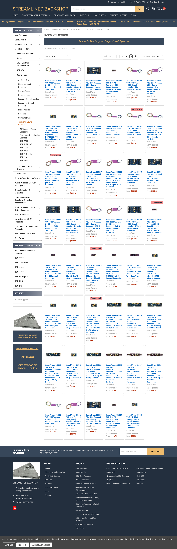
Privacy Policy (166, 539)
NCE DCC (20, 70)
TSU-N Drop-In (26, 154)
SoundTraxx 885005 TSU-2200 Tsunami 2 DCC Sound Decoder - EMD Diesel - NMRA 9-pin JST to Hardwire (53, 178)
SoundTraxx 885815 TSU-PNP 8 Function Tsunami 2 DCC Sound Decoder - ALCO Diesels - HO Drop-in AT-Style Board (154, 321)
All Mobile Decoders (25, 54)
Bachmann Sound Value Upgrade (30, 136)
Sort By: (48, 56)
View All (140, 484)
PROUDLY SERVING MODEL (27, 335)
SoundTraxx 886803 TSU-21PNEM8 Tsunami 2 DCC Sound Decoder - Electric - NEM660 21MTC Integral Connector (134, 421)
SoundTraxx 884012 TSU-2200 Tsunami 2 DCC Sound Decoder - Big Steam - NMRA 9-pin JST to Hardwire (154, 87)
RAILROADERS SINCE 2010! (27, 337)
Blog (133, 15)
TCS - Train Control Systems (25, 167)
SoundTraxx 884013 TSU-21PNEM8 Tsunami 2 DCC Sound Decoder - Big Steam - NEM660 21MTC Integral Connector (53, 132)
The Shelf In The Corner (25, 234)
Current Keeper (24, 91)
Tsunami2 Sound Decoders (25, 123)
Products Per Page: (148, 56)
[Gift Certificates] (154, 9)
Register (161, 2)
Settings (9, 544)
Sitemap (48, 495)
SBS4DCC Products (23, 44)
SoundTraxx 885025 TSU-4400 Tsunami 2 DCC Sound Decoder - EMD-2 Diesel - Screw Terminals (134, 225)
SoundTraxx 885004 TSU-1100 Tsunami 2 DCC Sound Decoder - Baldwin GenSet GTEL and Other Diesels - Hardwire (154, 132)
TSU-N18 (23, 157)
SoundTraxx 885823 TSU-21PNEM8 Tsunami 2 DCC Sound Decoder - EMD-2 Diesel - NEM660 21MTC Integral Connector (73, 371)
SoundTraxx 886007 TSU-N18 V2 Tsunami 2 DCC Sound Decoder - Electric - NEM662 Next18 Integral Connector (114, 421)
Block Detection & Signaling (22, 191)
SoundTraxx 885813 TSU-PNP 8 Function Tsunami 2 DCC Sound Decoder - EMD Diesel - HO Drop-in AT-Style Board (114, 321)
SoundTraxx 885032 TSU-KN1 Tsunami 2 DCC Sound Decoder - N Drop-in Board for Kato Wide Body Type (134, 270)
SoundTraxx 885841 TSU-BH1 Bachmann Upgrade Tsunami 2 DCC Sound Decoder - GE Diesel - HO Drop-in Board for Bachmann (134, 373)
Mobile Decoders (22, 49)
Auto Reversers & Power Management (25, 184)
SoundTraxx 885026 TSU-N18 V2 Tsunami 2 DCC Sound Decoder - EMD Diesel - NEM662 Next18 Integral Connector (154, 226)
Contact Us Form (118, 15)
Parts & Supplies (22, 215)
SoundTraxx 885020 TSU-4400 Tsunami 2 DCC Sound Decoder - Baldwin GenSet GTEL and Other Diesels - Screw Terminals (73, 226)
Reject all (22, 544)
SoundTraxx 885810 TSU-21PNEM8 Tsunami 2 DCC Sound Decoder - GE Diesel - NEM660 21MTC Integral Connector (53, 321)
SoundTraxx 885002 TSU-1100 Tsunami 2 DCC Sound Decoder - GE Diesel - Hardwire (114, 130)
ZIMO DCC (21, 174)
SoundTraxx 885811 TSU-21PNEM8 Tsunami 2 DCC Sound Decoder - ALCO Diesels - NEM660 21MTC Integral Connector (73, 321)
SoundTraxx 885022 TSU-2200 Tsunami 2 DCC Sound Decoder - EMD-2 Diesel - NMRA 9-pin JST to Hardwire (114, 226)
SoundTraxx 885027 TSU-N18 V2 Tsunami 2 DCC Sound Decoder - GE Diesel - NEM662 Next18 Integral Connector (53, 271)
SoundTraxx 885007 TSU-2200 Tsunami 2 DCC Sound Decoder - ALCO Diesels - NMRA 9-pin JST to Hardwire (93, 178)
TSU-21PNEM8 (26, 144)
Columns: (107, 56)
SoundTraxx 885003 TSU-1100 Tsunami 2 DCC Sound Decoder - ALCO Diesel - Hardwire (134, 130)
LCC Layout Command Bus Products (26, 227)
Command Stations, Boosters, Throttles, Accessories (23, 200)
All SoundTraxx (24, 80)
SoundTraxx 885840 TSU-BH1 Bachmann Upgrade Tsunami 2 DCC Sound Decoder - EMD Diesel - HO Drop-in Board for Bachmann (114, 373)
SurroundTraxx (24, 118)
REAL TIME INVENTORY (27, 348)
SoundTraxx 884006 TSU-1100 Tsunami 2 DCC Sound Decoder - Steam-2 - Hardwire (53, 85)
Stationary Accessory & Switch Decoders (25, 208)
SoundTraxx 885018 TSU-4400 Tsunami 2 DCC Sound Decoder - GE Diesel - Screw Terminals (154, 177)
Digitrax (20, 58)
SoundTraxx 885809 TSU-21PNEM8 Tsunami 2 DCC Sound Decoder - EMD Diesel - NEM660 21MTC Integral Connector (154, 271)
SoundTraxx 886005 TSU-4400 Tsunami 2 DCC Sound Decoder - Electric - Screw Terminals (93, 419)
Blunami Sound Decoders (24, 85)
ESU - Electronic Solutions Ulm (23, 64)
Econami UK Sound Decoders (26, 104)
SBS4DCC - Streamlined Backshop (150, 468)
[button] (27, 321)
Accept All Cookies (41, 544)
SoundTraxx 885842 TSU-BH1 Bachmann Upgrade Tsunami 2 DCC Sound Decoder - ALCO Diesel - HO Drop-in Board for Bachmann (155, 373)
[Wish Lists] (149, 9)
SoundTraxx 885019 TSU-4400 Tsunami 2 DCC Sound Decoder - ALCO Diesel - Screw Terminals (53, 225)
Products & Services (64, 15)
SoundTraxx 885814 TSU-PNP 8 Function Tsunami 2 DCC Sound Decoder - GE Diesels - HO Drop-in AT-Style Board (134, 321)
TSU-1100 (24, 141)
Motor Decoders (24, 110)
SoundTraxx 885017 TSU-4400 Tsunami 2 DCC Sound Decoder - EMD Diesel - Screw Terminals (134, 177)
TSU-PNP (24, 160)
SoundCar (22, 114)
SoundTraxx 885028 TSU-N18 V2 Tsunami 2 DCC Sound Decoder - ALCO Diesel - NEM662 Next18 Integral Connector (73, 271)
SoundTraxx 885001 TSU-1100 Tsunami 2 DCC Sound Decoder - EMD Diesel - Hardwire (93, 130)
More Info (99, 15)
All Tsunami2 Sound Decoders (28, 130)
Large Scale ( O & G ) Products (23, 220)
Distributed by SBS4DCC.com (118, 476)
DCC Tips (84, 15)
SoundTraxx (22, 75)
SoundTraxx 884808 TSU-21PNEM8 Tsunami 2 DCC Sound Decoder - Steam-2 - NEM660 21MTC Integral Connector (73, 132)
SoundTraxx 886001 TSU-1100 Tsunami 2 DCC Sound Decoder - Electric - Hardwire (53, 419)
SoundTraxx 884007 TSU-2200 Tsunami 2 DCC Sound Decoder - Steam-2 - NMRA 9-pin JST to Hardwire (73, 86)
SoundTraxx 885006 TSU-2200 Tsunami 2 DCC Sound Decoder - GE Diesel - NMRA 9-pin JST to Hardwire (73, 178)
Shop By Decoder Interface (35, 15)
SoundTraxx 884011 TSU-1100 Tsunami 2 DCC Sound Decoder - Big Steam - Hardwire (134, 85)
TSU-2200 (24, 148)
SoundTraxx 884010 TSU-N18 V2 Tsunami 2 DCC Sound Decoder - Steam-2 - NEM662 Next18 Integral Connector (114, 87)
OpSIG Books (20, 40)
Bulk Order (19, 238)
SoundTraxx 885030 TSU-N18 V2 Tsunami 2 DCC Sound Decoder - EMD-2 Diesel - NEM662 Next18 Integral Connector (114, 271)
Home (15, 15)
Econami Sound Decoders (28, 99)
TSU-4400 (24, 151)
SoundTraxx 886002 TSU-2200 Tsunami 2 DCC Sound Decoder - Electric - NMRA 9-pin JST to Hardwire (73, 420)
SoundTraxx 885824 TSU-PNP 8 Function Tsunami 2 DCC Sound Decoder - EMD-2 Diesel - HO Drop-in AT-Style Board (94, 371)
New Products (21, 35)
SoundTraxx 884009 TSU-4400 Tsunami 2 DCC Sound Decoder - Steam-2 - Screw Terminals (93, 85)
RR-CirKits (141, 480)
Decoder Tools (24, 95)
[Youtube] (14, 508)
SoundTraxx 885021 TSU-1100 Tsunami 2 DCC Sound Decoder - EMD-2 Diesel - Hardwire (93, 224)
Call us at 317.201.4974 (24, 502)
